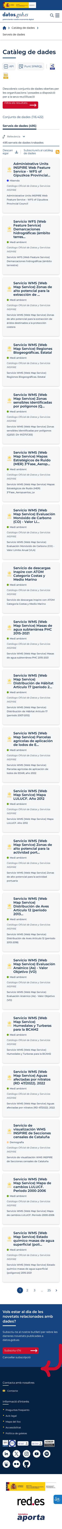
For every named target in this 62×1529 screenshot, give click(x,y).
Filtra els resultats (15, 102)
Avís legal (11, 1415)
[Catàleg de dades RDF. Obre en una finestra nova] (52, 66)
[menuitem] (18, 1390)
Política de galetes (16, 1433)
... (42, 1290)
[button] (57, 15)
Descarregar (8, 152)
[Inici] (18, 16)
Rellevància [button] (13, 136)
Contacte (12, 1390)
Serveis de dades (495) (19, 126)
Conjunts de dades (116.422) (23, 117)
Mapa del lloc (13, 1421)
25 (49, 1290)
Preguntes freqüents (17, 1410)
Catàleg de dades (23, 27)
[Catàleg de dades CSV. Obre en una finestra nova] (6, 75)
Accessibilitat (13, 1427)
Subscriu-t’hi (12, 1350)
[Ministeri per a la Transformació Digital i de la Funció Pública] (19, 5)
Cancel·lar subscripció (17, 1357)
